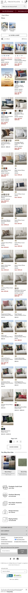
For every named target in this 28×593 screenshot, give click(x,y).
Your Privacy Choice (20, 539)
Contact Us (3, 537)
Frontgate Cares (4, 539)
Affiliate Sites (4, 568)
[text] (6, 64)
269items (24, 39)
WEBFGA (16, 579)
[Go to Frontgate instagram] (18, 559)
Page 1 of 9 (14, 438)
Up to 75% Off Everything (7, 11)
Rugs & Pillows (5, 15)
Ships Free (17, 140)
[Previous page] (7, 441)
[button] (2, 2)
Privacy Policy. (10, 591)
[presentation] (14, 26)
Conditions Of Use (4, 543)
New (2, 165)
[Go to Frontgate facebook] (10, 559)
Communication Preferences (6, 541)
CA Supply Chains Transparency (20, 541)
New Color (3, 110)
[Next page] (20, 441)
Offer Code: (12, 579)
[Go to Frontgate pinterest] (14, 559)
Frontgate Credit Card (18, 537)
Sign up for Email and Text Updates (10, 547)
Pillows (3, 18)
